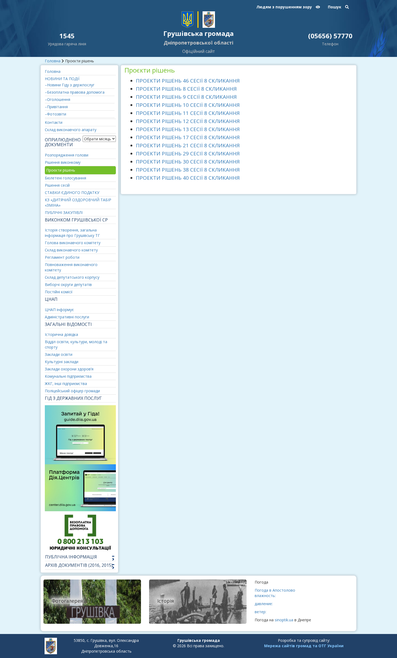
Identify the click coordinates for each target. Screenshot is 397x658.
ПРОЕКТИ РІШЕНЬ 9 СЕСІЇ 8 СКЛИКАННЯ (186, 96)
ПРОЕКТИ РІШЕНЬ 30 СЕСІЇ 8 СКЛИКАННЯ (188, 161)
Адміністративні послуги (67, 316)
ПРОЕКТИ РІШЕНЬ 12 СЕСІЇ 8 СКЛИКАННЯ (188, 121)
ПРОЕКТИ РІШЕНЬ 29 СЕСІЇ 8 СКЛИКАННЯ (188, 153)
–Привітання (56, 106)
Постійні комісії (59, 291)
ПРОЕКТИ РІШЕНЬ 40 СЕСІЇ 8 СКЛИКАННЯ (188, 177)
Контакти (53, 122)
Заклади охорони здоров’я (69, 368)
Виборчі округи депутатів (68, 284)
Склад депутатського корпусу (72, 277)
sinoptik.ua (284, 619)
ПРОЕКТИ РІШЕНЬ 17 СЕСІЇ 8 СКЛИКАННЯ (188, 137)
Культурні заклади (61, 361)
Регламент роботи (62, 257)
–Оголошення (57, 99)
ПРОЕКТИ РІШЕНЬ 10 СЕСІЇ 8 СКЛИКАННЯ (188, 104)
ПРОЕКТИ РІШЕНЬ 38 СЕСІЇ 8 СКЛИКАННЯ (188, 169)
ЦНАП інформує (59, 309)
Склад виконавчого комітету (71, 250)
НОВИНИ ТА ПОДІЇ (62, 78)
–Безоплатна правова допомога (75, 92)
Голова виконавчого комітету (72, 242)
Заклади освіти (58, 354)
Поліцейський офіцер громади (72, 390)
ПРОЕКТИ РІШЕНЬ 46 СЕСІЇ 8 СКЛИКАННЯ (188, 80)
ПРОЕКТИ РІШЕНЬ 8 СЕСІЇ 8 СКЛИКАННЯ (186, 88)
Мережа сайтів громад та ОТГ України (304, 645)
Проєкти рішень (60, 170)
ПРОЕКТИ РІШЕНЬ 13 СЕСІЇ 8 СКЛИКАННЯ (188, 129)
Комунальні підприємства (68, 376)
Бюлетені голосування (65, 177)
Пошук (335, 6)
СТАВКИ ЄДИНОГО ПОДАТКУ (72, 192)
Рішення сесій (57, 185)
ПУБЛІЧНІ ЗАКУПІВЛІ (64, 212)
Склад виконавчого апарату (70, 129)
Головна (52, 60)
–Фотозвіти (55, 114)
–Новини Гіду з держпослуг (70, 84)
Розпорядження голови (66, 155)
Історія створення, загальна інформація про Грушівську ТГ (72, 232)
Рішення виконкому (62, 162)
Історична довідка (61, 334)
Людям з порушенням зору (284, 6)
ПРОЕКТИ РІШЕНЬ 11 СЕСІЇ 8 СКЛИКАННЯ (188, 113)
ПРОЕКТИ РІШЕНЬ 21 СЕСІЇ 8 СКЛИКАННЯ (188, 145)
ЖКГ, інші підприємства (66, 383)
